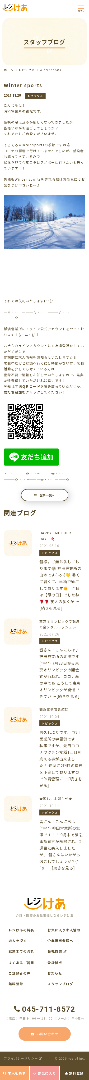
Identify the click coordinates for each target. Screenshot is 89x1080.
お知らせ (54, 973)
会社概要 (55, 951)
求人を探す (17, 1073)
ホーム (8, 70)
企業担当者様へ (60, 940)
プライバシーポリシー (21, 1058)
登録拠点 (54, 962)
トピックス (26, 70)
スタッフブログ (60, 983)
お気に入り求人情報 (63, 930)
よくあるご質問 (21, 962)
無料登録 (76, 1073)
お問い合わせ (47, 1033)
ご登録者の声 (19, 973)
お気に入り (47, 1073)
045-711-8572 (48, 1009)
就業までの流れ (21, 951)
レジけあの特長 (21, 930)
